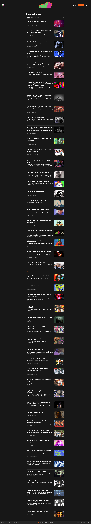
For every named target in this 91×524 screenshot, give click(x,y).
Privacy (9, 522)
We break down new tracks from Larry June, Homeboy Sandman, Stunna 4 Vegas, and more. (38, 473)
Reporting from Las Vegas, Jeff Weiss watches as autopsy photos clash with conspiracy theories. (39, 44)
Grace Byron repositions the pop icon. (35, 443)
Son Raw (31, 506)
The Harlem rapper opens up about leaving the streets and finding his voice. (39, 244)
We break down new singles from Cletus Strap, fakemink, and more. (40, 193)
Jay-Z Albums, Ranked (33, 481)
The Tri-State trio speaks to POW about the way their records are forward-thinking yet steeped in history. (39, 372)
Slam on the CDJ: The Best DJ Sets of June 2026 (39, 451)
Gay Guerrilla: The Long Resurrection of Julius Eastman (40, 391)
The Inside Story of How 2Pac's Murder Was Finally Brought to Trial (39, 107)
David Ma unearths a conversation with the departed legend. (39, 424)
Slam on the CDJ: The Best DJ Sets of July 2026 (38, 161)
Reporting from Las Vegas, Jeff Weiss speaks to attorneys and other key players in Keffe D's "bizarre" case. (40, 110)
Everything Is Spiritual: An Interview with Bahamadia (38, 306)
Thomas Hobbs (34, 57)
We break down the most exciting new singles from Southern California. (40, 265)
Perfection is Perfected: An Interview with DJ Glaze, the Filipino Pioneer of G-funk (39, 210)
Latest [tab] (28, 17)
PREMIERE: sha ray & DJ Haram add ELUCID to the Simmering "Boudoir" (40, 95)
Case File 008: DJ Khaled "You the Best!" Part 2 (39, 172)
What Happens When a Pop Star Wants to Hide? (38, 275)
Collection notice (16, 522)
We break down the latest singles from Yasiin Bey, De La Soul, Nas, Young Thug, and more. (40, 23)
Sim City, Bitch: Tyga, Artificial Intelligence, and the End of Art (39, 221)
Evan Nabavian (33, 415)
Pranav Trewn (33, 133)
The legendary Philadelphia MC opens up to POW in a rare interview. (39, 310)
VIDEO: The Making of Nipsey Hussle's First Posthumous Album (39, 150)
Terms (12, 522)
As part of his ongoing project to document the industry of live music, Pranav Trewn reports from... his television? (39, 131)
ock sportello (32, 225)
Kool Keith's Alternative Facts (35, 412)
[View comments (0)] (36, 38)
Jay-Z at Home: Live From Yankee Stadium (39, 461)
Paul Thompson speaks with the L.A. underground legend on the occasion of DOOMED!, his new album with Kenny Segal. (40, 142)
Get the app (50, 522)
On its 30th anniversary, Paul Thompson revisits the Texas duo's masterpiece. (39, 255)
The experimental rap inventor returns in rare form (37, 413)
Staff (31, 485)
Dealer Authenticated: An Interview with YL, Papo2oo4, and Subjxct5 (39, 369)
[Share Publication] (76, 5)
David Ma (33, 425)
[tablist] (33, 17)
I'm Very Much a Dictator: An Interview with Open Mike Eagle (39, 139)
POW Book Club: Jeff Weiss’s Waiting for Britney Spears (38, 327)
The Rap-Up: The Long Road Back (36, 21)
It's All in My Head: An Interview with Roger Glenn (39, 380)
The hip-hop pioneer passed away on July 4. (36, 202)
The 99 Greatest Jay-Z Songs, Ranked (37, 511)
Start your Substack (43, 522)
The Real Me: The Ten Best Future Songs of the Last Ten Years (39, 295)
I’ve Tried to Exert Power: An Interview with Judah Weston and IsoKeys (39, 31)
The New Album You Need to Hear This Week (39, 317)
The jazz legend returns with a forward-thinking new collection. (38, 383)
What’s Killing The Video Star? (35, 72)
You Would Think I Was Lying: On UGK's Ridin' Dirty (39, 252)
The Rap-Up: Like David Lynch (35, 117)
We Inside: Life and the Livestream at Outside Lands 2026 (39, 128)
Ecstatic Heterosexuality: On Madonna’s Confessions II (38, 441)
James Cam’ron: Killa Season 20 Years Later (39, 359)
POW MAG (31, 155)
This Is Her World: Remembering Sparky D (38, 201)
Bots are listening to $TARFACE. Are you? (35, 224)
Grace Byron (32, 445)
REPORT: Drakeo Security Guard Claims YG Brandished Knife (39, 338)
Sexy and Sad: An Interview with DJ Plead (38, 285)
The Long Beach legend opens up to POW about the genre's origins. (39, 213)
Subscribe (80, 5)
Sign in (87, 5)
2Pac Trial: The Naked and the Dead (37, 42)
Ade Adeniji (32, 215)
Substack (78, 522)
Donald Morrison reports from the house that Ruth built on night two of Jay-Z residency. (39, 464)
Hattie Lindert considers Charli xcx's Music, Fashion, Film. (39, 278)
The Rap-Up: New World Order (35, 349)
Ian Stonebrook (35, 363)
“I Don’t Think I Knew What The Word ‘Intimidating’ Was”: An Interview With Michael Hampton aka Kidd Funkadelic (40, 84)
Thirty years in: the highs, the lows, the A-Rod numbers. (38, 513)
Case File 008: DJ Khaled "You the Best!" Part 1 (39, 231)
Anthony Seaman (33, 25)
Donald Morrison (33, 195)
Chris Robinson (33, 385)
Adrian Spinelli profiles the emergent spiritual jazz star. (38, 405)
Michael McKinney (33, 289)
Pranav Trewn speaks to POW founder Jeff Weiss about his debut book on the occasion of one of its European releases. (39, 330)
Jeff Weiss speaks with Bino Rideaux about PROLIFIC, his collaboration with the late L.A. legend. (39, 153)
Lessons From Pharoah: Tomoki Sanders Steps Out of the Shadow (38, 402)
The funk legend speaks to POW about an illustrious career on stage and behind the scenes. (39, 88)
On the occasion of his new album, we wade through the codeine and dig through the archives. (39, 298)
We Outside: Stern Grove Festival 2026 (38, 431)
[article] (45, 24)
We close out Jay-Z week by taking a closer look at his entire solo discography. (39, 483)
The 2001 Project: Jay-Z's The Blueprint (38, 490)
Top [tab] (32, 17)
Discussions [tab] (36, 17)
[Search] (73, 5)
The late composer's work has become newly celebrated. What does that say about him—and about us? (39, 395)
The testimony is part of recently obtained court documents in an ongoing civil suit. (39, 342)
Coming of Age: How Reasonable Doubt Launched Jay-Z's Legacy (38, 501)
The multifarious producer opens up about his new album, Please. (39, 287)
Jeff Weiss (34, 46)
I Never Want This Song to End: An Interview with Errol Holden (39, 240)
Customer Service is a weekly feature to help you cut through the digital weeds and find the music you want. (40, 319)
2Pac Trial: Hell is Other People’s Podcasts (39, 63)
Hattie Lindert (32, 279)
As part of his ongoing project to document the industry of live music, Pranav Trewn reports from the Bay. (39, 433)
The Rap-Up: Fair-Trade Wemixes (36, 471)
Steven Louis (32, 122)
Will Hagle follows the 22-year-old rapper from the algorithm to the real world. (40, 184)
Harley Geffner (33, 267)
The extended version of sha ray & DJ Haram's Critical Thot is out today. (39, 99)
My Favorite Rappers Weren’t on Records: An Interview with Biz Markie (39, 421)
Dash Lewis (33, 246)
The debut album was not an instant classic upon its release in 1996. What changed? (39, 504)
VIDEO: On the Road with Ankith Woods (38, 181)
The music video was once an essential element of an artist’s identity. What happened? (39, 75)
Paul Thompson (33, 101)
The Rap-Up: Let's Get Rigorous (36, 191)
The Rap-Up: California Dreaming (36, 262)
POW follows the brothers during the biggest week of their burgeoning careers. (39, 34)
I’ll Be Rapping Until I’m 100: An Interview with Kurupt (39, 52)
